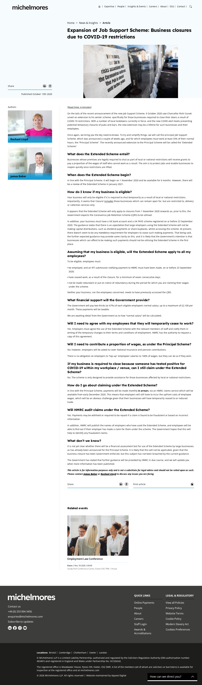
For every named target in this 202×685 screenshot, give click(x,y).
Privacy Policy (174, 608)
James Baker (18, 176)
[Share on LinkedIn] (45, 86)
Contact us (14, 606)
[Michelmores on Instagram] (20, 628)
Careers (153, 6)
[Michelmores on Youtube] (25, 628)
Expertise (109, 6)
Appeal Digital (118, 675)
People (121, 6)
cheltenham (80, 652)
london (103, 652)
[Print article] (192, 484)
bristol (52, 652)
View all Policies (175, 602)
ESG (172, 6)
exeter (92, 652)
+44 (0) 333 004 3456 (20, 611)
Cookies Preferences (178, 629)
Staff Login (140, 624)
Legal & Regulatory (180, 595)
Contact (181, 6)
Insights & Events (137, 6)
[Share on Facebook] (50, 86)
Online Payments (144, 602)
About (163, 6)
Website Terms (175, 613)
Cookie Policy (173, 619)
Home (99, 6)
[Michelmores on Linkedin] (10, 628)
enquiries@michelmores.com (25, 616)
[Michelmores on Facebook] (15, 628)
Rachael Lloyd (19, 139)
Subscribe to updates (20, 621)
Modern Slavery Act (177, 624)
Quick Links (142, 595)
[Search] (190, 7)
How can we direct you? (165, 676)
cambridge (65, 652)
